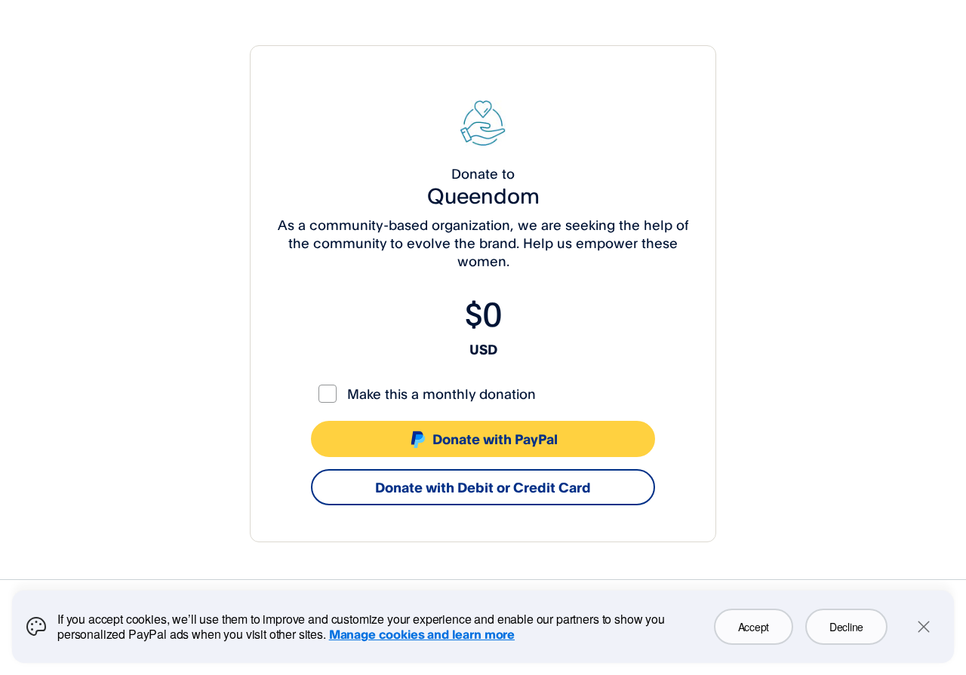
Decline (846, 626)
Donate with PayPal (495, 439)
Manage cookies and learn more (422, 634)
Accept (753, 626)
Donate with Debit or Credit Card (483, 487)
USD (483, 349)
